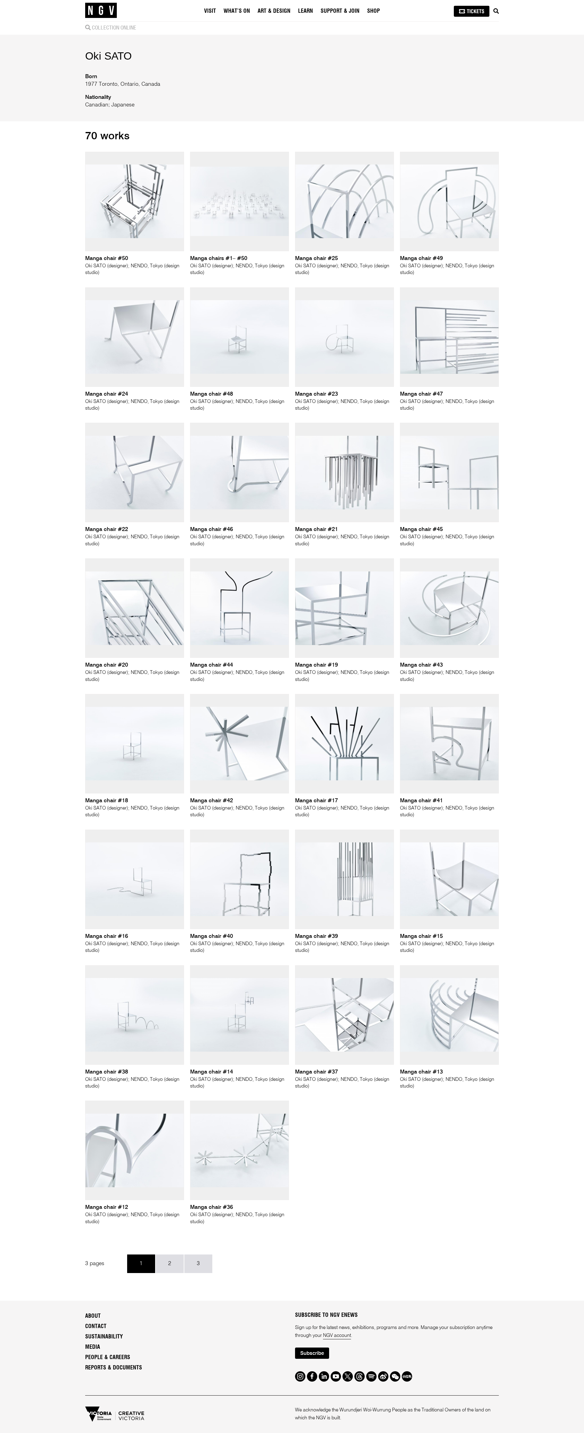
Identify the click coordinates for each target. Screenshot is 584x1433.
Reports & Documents (113, 1368)
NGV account (337, 1335)
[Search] (496, 11)
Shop (373, 11)
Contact (95, 1326)
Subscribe (312, 1353)
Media (92, 1347)
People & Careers (107, 1357)
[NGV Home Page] (101, 10)
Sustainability (104, 1337)
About (93, 1316)
